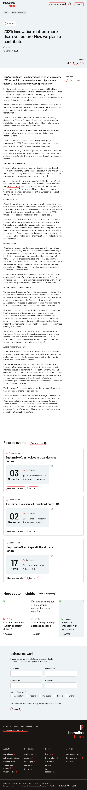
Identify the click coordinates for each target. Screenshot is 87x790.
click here (26, 380)
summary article (48, 305)
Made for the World (47, 786)
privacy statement (54, 703)
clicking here (38, 342)
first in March (54, 181)
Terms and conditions (19, 786)
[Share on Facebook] (73, 63)
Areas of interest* (18, 692)
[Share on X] (77, 63)
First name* (15, 668)
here (15, 135)
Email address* (16, 680)
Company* (49, 680)
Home (6, 13)
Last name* (50, 668)
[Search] (70, 4)
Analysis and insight (18, 13)
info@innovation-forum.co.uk (15, 730)
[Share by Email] (82, 63)
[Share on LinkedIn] (69, 63)
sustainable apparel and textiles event (36, 222)
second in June (13, 186)
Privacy (6, 786)
